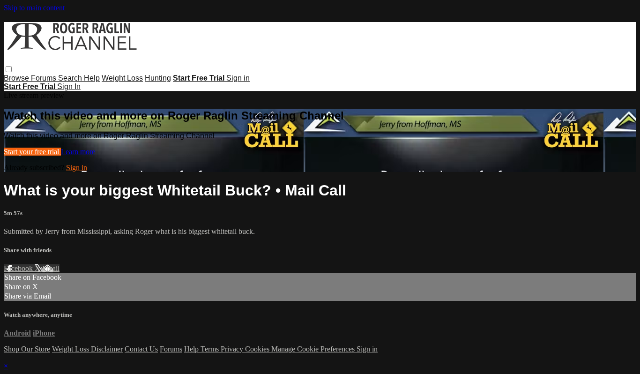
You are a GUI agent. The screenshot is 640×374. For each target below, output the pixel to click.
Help (92, 78)
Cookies (258, 349)
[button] (9, 69)
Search (71, 78)
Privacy (233, 349)
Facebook (19, 268)
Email (51, 268)
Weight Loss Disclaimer (87, 349)
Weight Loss (122, 78)
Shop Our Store (27, 349)
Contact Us (141, 349)
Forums (44, 78)
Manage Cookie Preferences (314, 349)
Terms (211, 349)
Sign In (69, 86)
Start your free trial (32, 152)
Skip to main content (34, 8)
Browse (17, 78)
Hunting (158, 78)
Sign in (238, 78)
